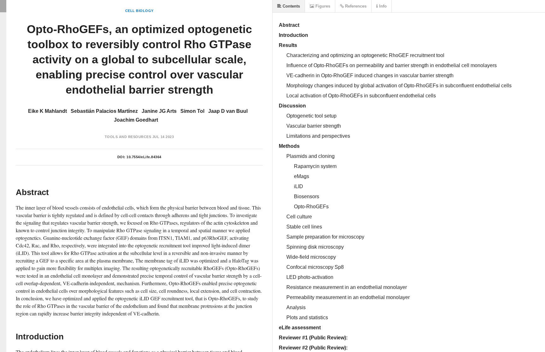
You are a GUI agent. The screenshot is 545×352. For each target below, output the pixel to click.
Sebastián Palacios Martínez (104, 111)
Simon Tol (192, 111)
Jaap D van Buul (228, 111)
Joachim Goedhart (136, 120)
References (355, 6)
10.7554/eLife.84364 (143, 157)
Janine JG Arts (159, 111)
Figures (322, 6)
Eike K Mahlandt (47, 111)
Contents (290, 6)
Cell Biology (139, 11)
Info (382, 6)
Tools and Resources (128, 137)
